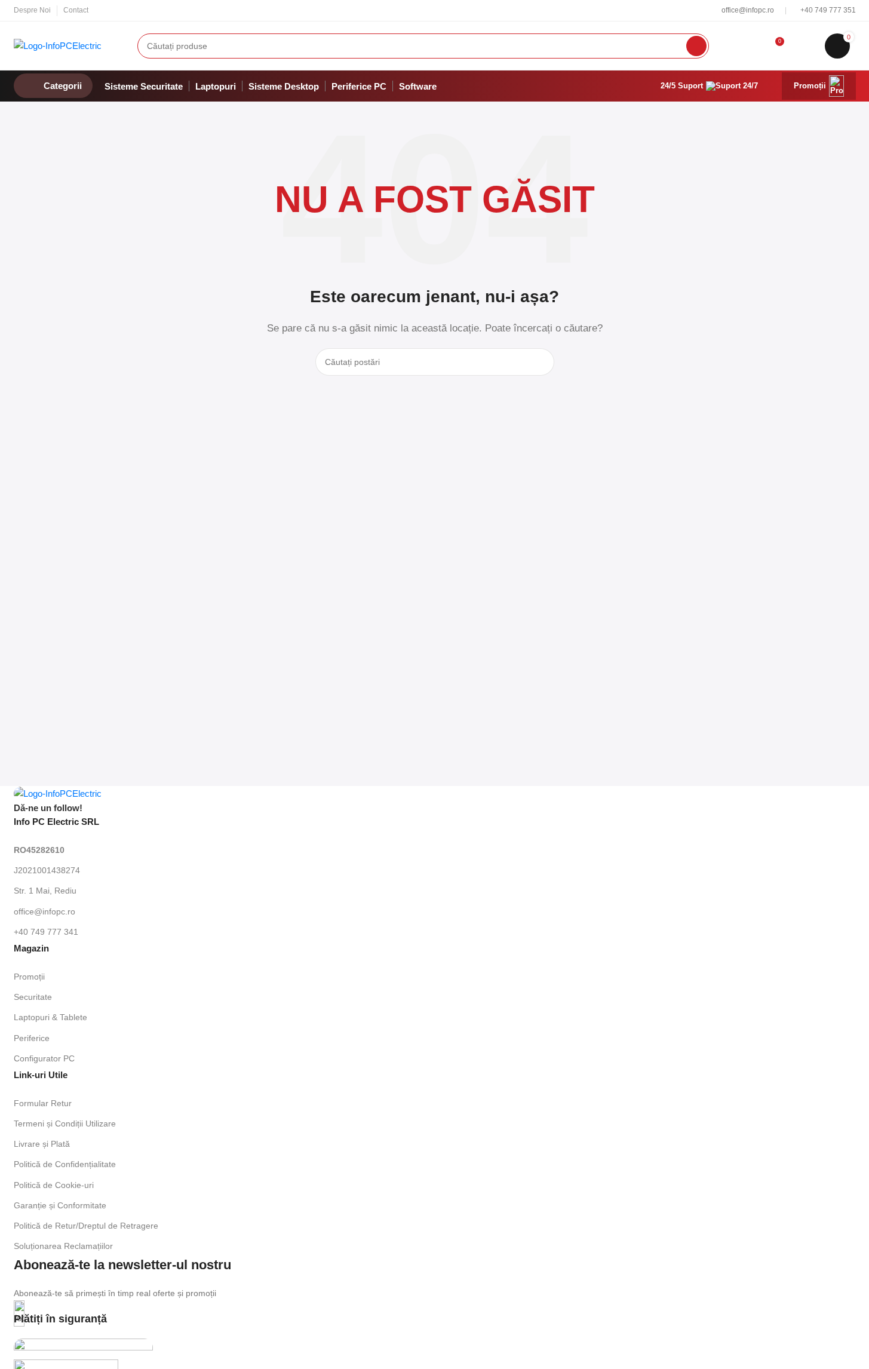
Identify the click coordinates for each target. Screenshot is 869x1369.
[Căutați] (696, 46)
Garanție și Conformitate (60, 1205)
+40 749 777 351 (828, 10)
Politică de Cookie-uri (54, 1185)
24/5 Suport (682, 85)
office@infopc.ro (748, 10)
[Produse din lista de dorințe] (805, 46)
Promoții (810, 85)
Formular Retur (43, 1103)
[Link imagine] (58, 793)
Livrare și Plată (42, 1144)
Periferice (32, 1038)
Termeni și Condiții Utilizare (65, 1123)
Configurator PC (44, 1058)
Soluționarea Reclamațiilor (63, 1246)
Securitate (33, 997)
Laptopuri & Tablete (50, 1017)
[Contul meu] (749, 46)
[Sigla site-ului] (58, 44)
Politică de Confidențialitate (65, 1164)
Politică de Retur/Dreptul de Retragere (86, 1225)
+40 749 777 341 (46, 932)
